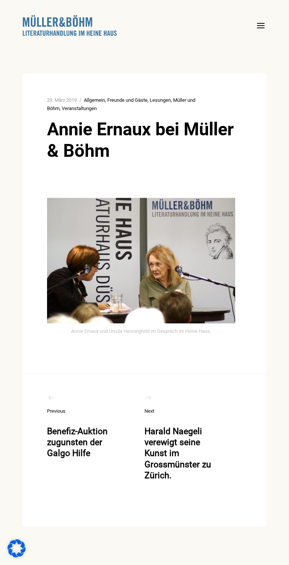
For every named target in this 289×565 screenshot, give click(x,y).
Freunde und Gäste (127, 100)
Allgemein (94, 100)
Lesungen (160, 100)
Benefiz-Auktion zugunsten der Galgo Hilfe (77, 433)
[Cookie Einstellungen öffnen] (17, 555)
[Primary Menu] (260, 25)
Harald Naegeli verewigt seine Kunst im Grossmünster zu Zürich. (177, 444)
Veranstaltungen (79, 108)
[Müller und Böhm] (70, 25)
